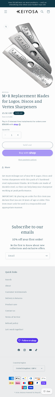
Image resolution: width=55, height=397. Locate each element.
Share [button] (7, 167)
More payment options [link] (27, 160)
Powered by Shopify (33, 392)
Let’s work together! (14, 329)
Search (8, 279)
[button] (6, 12)
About (8, 285)
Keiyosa (23, 392)
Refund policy (11, 323)
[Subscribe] (46, 256)
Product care (11, 304)
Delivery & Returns (13, 298)
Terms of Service (12, 317)
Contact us (10, 310)
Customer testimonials (16, 292)
